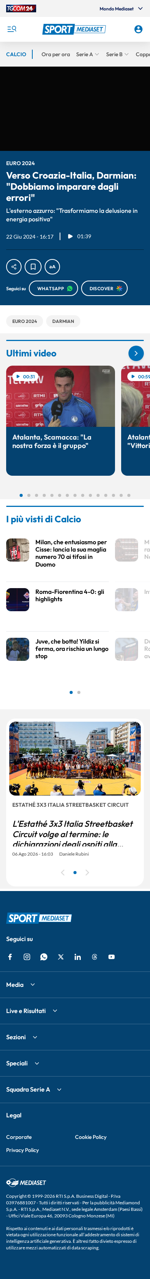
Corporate (19, 1137)
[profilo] (138, 29)
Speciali (17, 1063)
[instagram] (27, 957)
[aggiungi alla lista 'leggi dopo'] (33, 266)
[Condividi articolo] (14, 266)
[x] (61, 957)
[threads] (94, 957)
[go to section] (136, 353)
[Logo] (75, 29)
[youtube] (111, 957)
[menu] (11, 29)
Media (14, 984)
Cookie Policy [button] (91, 1137)
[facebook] (10, 957)
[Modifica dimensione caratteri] (52, 266)
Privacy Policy (22, 1150)
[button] (75, 29)
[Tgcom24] (21, 8)
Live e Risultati (26, 1011)
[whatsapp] (44, 957)
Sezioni (16, 1037)
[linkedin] (78, 957)
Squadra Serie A (28, 1089)
